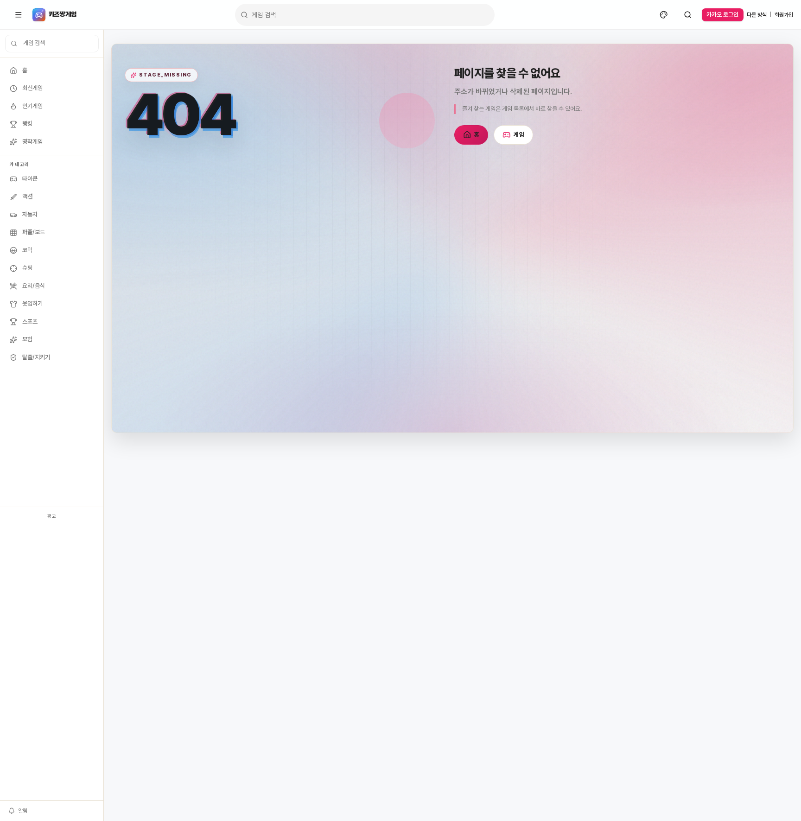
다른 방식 (757, 15)
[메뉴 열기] (18, 15)
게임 (519, 134)
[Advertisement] (52, 661)
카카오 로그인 (722, 14)
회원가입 (784, 15)
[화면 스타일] (664, 15)
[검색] (688, 15)
